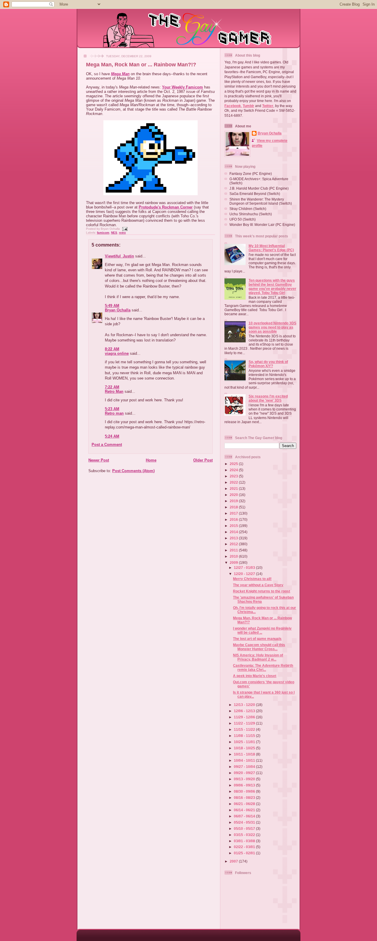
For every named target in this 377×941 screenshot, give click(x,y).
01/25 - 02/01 (245, 853)
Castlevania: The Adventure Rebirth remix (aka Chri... (263, 667)
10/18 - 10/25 (245, 748)
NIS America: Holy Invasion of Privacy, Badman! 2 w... (258, 657)
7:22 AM (112, 387)
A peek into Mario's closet (254, 676)
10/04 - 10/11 (245, 760)
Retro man (114, 413)
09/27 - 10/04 (245, 766)
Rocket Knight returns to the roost (261, 591)
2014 (234, 532)
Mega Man (120, 74)
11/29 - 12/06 (245, 717)
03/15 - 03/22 (245, 835)
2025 (234, 464)
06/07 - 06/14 (245, 816)
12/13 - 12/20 (245, 705)
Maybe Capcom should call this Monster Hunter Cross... (259, 647)
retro (122, 232)
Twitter (267, 106)
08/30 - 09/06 (245, 791)
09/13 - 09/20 (245, 779)
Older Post (203, 460)
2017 (234, 513)
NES (114, 232)
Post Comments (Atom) (133, 471)
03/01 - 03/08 (245, 841)
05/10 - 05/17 (245, 828)
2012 (234, 544)
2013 (234, 538)
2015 (234, 526)
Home (151, 460)
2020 (234, 495)
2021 (234, 488)
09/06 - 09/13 (245, 785)
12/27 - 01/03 (245, 567)
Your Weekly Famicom (182, 87)
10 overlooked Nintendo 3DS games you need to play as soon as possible (272, 327)
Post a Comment (107, 444)
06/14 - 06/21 (245, 810)
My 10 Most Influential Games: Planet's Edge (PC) (271, 248)
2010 (234, 556)
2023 (234, 476)
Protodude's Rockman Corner (166, 207)
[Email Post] (124, 228)
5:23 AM (112, 409)
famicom (103, 232)
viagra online (117, 353)
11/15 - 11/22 (245, 729)
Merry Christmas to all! (252, 579)
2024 (234, 470)
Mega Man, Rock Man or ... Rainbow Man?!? (141, 65)
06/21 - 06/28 (245, 804)
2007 (234, 861)
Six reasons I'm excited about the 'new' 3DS (268, 398)
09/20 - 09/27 (245, 773)
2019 (234, 501)
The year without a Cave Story (258, 585)
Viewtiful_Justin (119, 256)
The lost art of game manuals (257, 639)
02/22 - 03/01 (245, 847)
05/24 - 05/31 (245, 822)
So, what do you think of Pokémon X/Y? (268, 364)
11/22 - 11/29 (245, 723)
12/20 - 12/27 (245, 574)
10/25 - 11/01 (245, 742)
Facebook (232, 106)
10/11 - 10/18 (245, 754)
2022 (234, 482)
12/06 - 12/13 (245, 711)
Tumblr (248, 106)
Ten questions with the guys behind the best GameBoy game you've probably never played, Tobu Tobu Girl (272, 286)
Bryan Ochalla (117, 310)
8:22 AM (112, 349)
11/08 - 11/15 (245, 736)
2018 (234, 507)
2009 (234, 562)
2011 (234, 550)
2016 (234, 519)
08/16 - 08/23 (245, 797)
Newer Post (98, 460)
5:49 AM (112, 305)
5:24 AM (112, 436)
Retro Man (114, 391)
